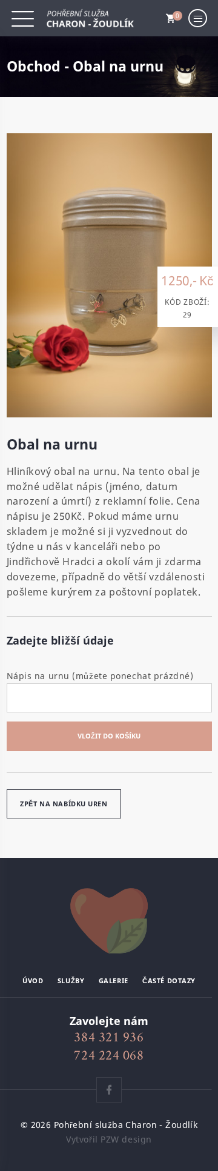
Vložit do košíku (109, 735)
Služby (71, 981)
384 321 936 (109, 1037)
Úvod (32, 981)
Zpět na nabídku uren (63, 803)
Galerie (113, 981)
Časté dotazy (169, 981)
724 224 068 (109, 1055)
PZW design (126, 1139)
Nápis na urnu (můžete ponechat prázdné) (100, 676)
